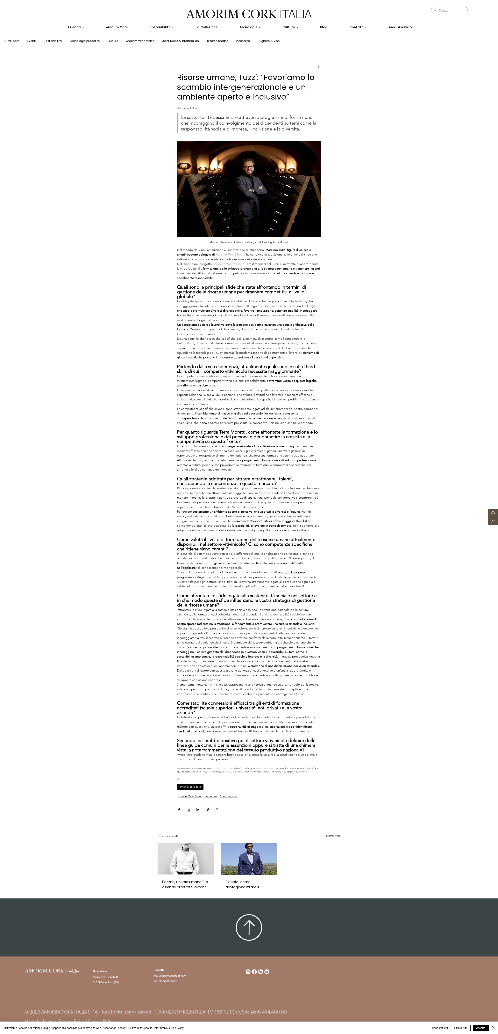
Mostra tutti (333, 835)
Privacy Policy (71, 1021)
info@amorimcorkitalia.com (169, 976)
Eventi (31, 41)
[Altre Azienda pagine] (83, 27)
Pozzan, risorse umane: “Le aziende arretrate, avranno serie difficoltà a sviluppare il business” (185, 884)
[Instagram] (248, 971)
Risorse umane (218, 41)
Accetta (480, 1028)
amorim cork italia (190, 786)
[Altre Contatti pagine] (366, 27)
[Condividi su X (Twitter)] (188, 810)
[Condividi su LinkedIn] (198, 810)
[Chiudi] (493, 1028)
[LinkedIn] (260, 971)
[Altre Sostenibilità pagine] (173, 27)
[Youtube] (266, 971)
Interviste (243, 41)
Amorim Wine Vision (140, 41)
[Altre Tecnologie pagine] (259, 27)
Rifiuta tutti (460, 1028)
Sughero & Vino (269, 41)
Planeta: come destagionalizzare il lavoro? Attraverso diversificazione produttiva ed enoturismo (248, 884)
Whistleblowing (40, 1021)
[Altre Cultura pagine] (297, 27)
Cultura (113, 41)
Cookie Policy (101, 1021)
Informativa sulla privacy (169, 1028)
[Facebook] (254, 971)
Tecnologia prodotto (84, 41)
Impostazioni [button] (440, 1028)
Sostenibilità (53, 41)
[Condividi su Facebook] (179, 810)
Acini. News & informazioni (180, 41)
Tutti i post (12, 41)
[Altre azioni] (318, 66)
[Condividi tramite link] (207, 810)
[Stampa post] (217, 810)
